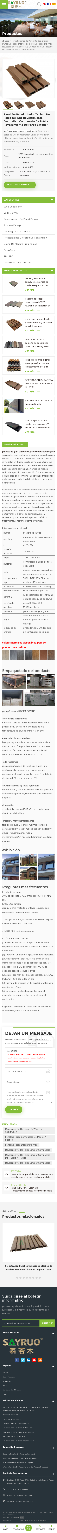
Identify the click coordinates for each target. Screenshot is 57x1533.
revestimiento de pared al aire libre (17, 1428)
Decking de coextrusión (17, 231)
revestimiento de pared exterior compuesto (27, 1150)
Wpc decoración (13, 206)
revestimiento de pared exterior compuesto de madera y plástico (27, 1156)
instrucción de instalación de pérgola (18, 1462)
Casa (7, 41)
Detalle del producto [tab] (15, 444)
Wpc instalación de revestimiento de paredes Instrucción (26, 1467)
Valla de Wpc (11, 213)
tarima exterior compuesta (14, 1436)
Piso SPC (8, 256)
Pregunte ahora (18, 184)
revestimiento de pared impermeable (18, 1432)
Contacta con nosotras (12, 1390)
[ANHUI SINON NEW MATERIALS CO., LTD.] (17, 4)
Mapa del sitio (10, 1520)
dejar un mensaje (28, 1528)
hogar (5, 1372)
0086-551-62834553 (19, 1489)
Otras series (10, 250)
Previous (2, 1250)
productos (7, 1381)
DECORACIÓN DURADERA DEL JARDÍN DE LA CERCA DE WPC (39, 383)
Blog (5, 1394)
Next (54, 1250)
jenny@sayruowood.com (23, 1495)
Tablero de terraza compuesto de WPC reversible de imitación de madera (37, 302)
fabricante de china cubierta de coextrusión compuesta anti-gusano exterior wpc (37, 343)
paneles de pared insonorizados (16, 1423)
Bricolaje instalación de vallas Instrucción (19, 1454)
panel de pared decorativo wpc (21, 1145)
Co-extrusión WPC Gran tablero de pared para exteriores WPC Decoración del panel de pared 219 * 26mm (28, 1268)
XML (21, 1520)
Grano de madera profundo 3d (20, 244)
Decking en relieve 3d (12, 1419)
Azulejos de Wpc (13, 225)
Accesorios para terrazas (17, 262)
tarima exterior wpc (11, 1415)
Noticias (6, 1385)
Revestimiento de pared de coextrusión (25, 237)
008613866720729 (25, 1501)
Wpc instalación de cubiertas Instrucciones (20, 1458)
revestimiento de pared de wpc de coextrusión (23, 1130)
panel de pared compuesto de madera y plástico (25, 1138)
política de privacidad (36, 1520)
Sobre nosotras (9, 1377)
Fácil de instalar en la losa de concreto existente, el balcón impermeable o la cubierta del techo (27, 1408)
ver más (29, 290)
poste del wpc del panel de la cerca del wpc (38, 402)
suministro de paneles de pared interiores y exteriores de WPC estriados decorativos (38, 323)
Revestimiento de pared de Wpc (21, 219)
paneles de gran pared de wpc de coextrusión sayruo (28, 451)
